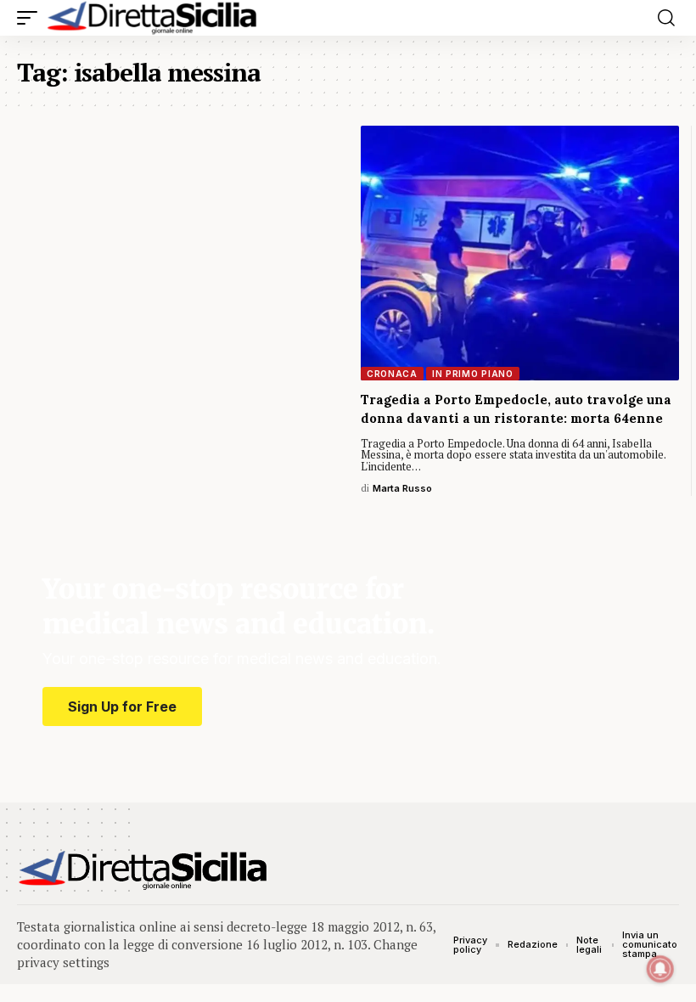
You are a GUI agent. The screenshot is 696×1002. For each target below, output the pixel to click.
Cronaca (392, 374)
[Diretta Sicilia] (153, 18)
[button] (31, 18)
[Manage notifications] (660, 968)
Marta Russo (402, 488)
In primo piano (473, 374)
